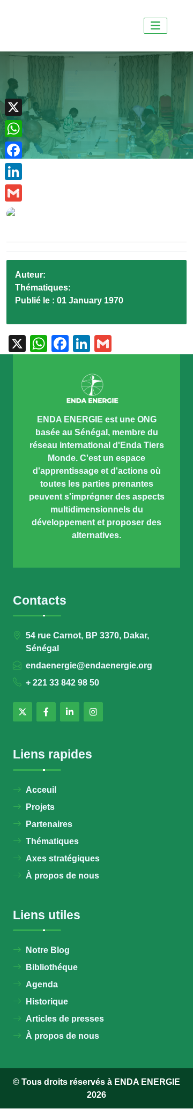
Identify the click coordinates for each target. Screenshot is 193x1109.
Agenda (42, 984)
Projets (40, 807)
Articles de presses (65, 1018)
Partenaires (49, 824)
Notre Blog (48, 950)
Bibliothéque (52, 967)
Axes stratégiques (63, 858)
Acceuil (41, 789)
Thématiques (52, 841)
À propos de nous (62, 875)
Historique (47, 1001)
